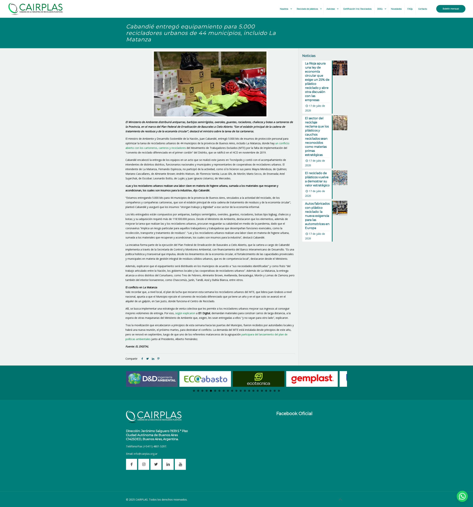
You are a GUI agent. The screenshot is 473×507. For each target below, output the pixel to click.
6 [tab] (215, 391)
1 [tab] (194, 391)
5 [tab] (211, 391)
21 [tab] (279, 391)
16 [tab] (258, 391)
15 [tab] (253, 391)
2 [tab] (198, 391)
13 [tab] (245, 391)
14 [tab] (249, 391)
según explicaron (185, 313)
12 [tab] (241, 391)
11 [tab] (236, 391)
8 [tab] (224, 391)
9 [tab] (228, 391)
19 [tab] (270, 391)
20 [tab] (275, 391)
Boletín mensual (451, 8)
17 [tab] (262, 391)
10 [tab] (232, 391)
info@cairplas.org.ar (145, 453)
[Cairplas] (35, 9)
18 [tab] (266, 391)
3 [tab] (202, 391)
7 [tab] (219, 391)
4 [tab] (207, 391)
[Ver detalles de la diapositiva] (152, 379)
